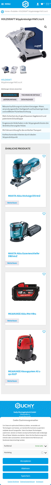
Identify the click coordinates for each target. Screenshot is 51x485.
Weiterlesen (12, 203)
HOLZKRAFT (6, 80)
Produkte (14, 11)
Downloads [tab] (27, 100)
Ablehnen (25, 468)
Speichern (25, 476)
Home (7, 11)
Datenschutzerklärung (27, 481)
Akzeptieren (25, 461)
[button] (7, 4)
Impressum (39, 481)
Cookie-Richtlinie (13, 481)
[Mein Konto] (38, 5)
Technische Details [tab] (30, 95)
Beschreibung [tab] (10, 95)
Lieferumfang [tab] (10, 100)
